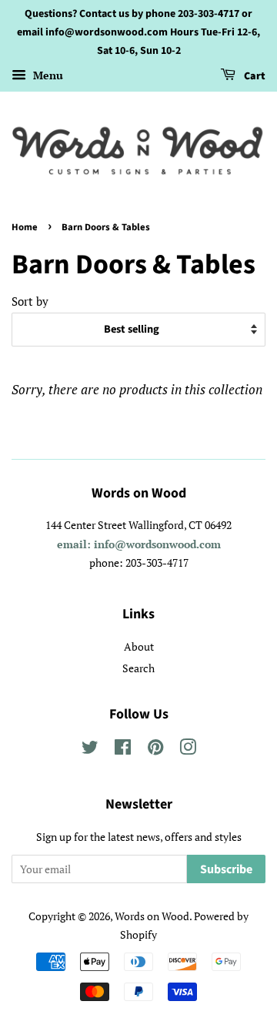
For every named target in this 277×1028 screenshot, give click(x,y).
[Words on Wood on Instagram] (187, 749)
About (139, 646)
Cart (253, 77)
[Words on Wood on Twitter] (90, 749)
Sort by (30, 301)
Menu (46, 76)
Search (138, 668)
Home (25, 227)
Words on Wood (152, 916)
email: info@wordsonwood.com (139, 544)
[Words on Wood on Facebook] (123, 749)
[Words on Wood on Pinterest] (155, 749)
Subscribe (226, 869)
